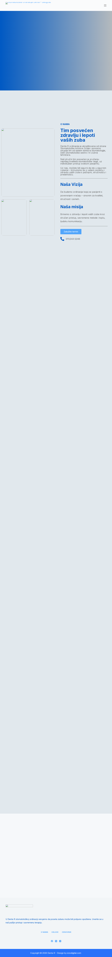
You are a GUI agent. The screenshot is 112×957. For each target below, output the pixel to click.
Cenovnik (66, 932)
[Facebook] (52, 941)
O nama (44, 932)
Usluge (54, 932)
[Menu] (105, 5)
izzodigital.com (74, 953)
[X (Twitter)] (56, 941)
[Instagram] (60, 941)
